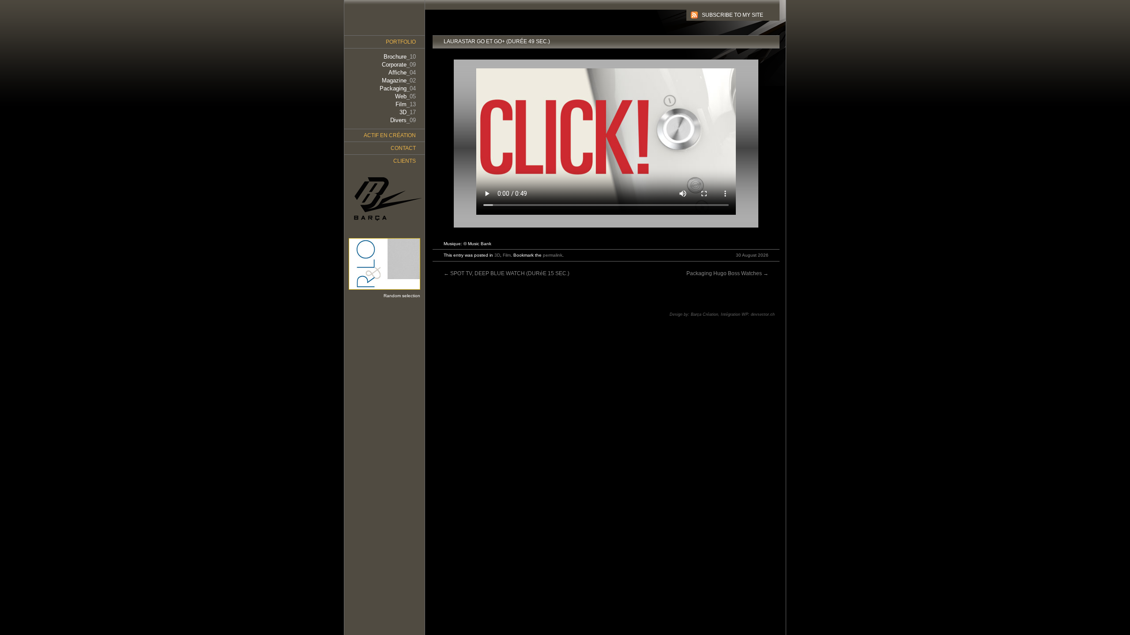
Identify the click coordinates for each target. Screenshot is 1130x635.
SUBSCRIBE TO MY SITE (732, 15)
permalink (552, 255)
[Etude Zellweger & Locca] (382, 289)
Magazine (399, 80)
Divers (403, 120)
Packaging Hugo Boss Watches (727, 273)
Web (405, 96)
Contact (403, 148)
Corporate (399, 64)
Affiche (402, 72)
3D (497, 255)
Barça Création (704, 314)
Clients (404, 161)
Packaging (398, 88)
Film (507, 255)
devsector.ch (763, 314)
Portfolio (401, 42)
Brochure (400, 56)
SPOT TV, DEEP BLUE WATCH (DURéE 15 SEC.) (506, 273)
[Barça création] (384, 199)
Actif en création (390, 135)
